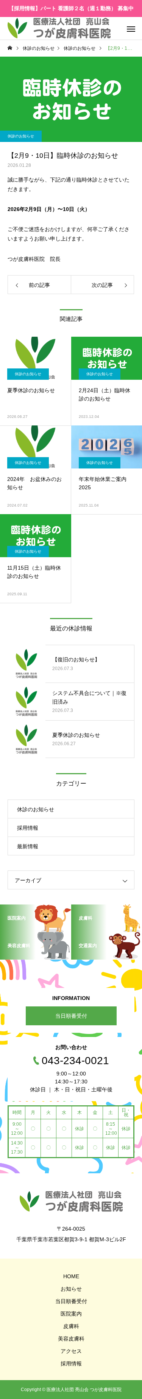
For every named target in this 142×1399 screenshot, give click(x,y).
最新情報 (27, 846)
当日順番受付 (71, 1016)
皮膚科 (71, 1326)
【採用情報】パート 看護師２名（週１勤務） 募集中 (71, 8)
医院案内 (71, 1314)
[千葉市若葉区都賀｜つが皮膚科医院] (59, 28)
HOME (71, 1276)
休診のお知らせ (21, 136)
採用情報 (27, 828)
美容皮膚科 (71, 1339)
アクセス (71, 1351)
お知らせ (71, 1289)
